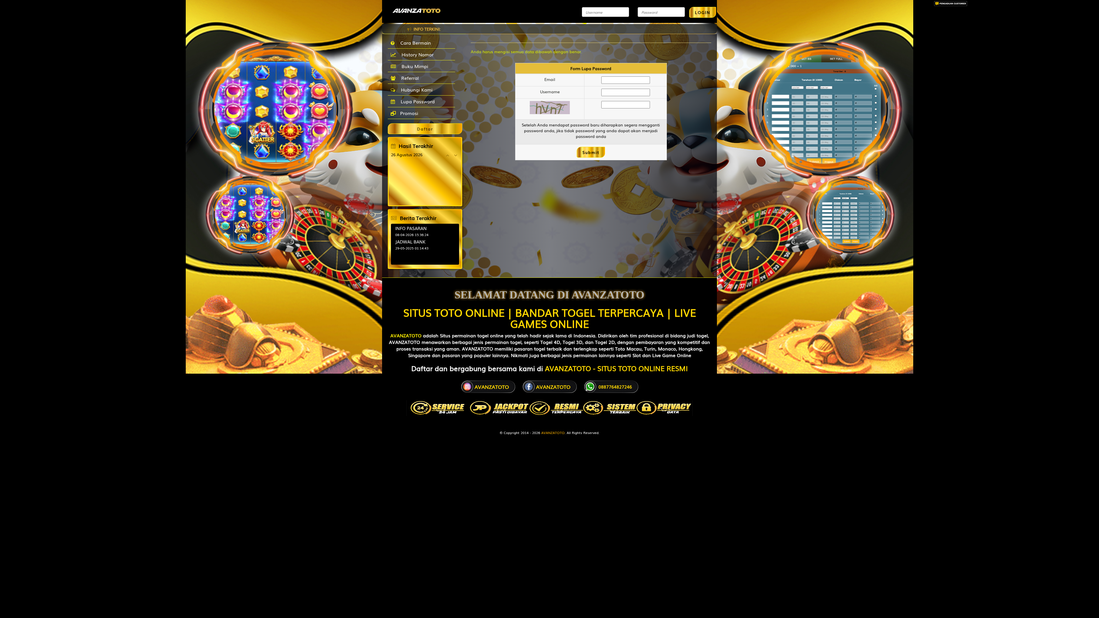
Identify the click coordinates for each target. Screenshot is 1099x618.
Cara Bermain (414, 42)
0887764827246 (615, 386)
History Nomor (416, 54)
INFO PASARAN (411, 228)
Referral (408, 77)
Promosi (408, 113)
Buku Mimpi (413, 66)
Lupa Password (416, 101)
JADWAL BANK (410, 241)
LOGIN (702, 12)
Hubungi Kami (415, 89)
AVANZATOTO (406, 335)
